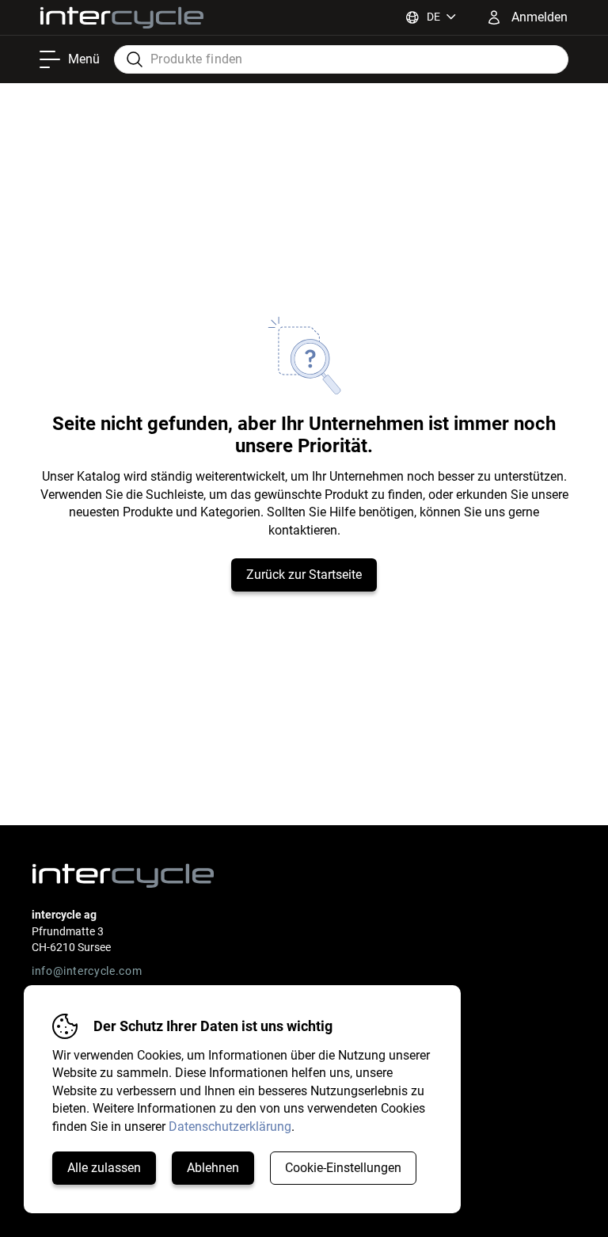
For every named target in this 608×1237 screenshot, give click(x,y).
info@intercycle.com (87, 971)
